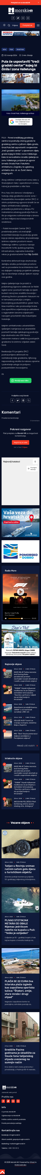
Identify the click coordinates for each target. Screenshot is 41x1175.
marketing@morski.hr (17, 1144)
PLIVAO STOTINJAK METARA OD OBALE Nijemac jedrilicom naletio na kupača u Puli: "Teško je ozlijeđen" (20, 927)
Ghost (32, 1162)
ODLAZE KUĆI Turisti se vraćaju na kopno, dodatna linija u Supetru (25, 723)
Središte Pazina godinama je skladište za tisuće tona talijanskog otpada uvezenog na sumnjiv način (20, 1056)
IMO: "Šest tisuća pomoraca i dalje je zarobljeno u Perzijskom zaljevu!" (26, 736)
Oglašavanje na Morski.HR (11, 1116)
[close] (38, 2)
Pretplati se (27, 25)
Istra (4, 49)
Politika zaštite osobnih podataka (14, 1119)
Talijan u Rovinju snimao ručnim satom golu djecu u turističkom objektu (20, 869)
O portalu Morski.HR (9, 1112)
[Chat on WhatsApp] (20, 380)
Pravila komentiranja (10, 418)
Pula (11, 49)
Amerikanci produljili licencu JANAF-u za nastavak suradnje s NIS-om (25, 709)
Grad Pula (20, 49)
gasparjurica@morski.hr (21, 1139)
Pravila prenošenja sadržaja (11, 1123)
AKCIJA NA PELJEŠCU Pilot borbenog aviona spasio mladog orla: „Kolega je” (25, 804)
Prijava (15, 25)
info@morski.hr (14, 1135)
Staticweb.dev (20, 1165)
